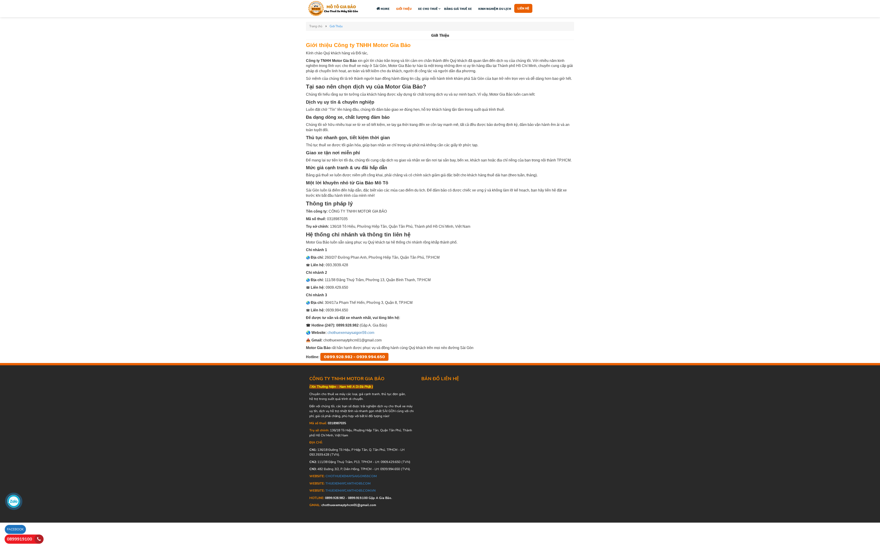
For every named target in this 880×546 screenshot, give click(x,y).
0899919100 (19, 539)
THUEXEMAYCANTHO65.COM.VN (350, 490)
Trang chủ (315, 26)
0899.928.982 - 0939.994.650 (354, 357)
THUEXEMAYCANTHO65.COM (348, 483)
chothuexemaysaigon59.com (350, 333)
